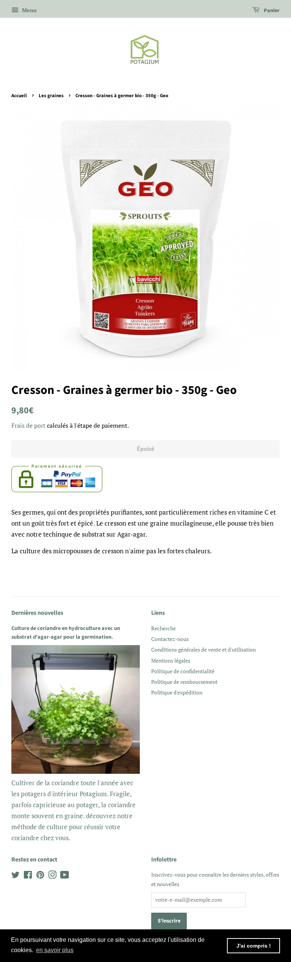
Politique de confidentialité (182, 671)
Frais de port (28, 425)
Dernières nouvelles (37, 613)
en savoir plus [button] (55, 950)
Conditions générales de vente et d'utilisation (203, 649)
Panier (271, 10)
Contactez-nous (170, 638)
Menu (28, 10)
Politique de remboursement (184, 681)
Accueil (19, 95)
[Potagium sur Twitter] (15, 876)
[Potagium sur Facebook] (27, 876)
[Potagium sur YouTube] (64, 876)
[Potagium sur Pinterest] (40, 876)
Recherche (163, 628)
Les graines (51, 95)
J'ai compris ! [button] (253, 946)
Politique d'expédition (176, 692)
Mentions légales (170, 660)
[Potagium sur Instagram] (52, 876)
